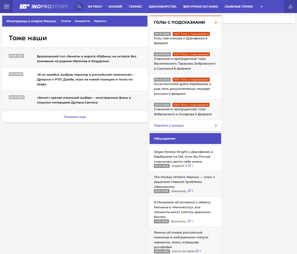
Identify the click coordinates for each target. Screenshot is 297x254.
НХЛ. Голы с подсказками (191, 33)
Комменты (82, 21)
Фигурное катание (200, 6)
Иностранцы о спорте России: (31, 21)
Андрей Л (180, 166)
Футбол (95, 6)
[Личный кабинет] (290, 6)
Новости (100, 21)
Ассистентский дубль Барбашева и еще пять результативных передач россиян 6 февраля (182, 89)
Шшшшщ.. (179, 191)
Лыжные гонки (239, 6)
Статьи (66, 21)
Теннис (135, 6)
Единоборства (163, 6)
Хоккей (115, 6)
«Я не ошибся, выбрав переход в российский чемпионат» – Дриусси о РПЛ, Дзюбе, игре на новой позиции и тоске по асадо (86, 79)
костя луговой (184, 251)
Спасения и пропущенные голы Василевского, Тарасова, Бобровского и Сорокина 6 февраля (184, 63)
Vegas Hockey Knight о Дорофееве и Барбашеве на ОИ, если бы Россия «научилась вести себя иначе (183, 157)
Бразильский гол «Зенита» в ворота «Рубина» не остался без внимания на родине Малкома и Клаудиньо (86, 58)
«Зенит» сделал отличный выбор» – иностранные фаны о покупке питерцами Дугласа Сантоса (84, 100)
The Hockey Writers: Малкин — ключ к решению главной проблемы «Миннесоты (184, 182)
